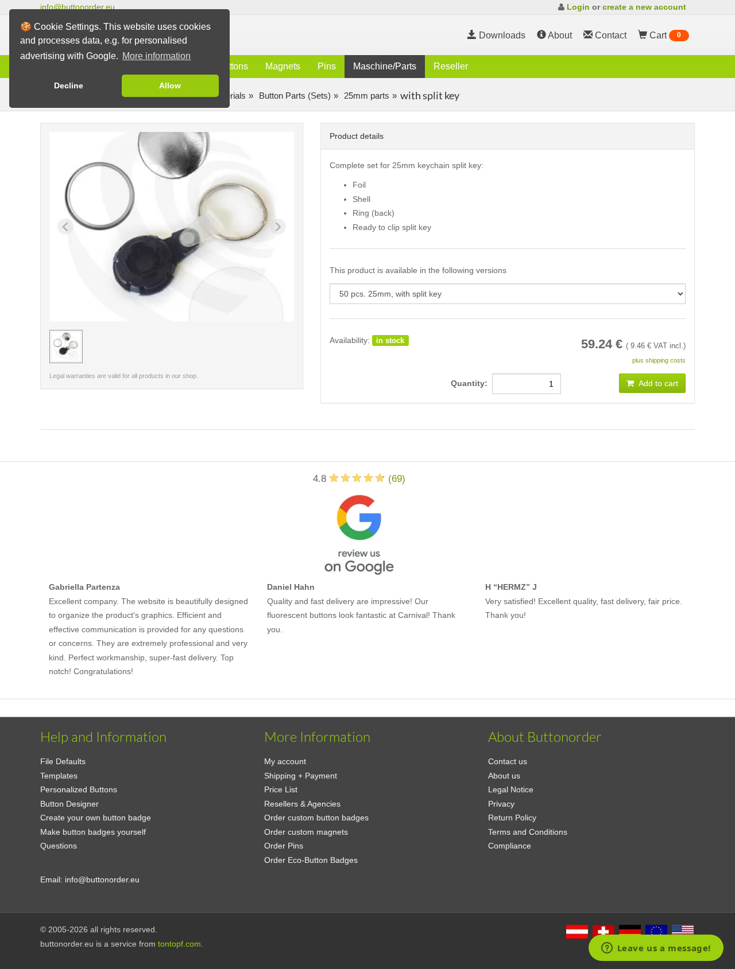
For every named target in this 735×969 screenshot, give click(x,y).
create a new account (644, 6)
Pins (327, 66)
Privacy (501, 803)
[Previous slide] (65, 227)
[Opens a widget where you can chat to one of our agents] (656, 949)
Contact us (507, 761)
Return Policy (512, 817)
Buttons (232, 66)
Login (578, 6)
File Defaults (63, 761)
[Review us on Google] (359, 532)
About (559, 35)
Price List (280, 789)
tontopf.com (179, 943)
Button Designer (69, 803)
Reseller (451, 66)
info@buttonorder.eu (77, 6)
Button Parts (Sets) (294, 95)
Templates (59, 775)
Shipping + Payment (300, 775)
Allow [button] (170, 85)
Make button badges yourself (93, 831)
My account (285, 761)
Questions (58, 845)
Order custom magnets (306, 831)
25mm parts (365, 95)
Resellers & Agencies (302, 803)
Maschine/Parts (384, 66)
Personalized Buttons (78, 789)
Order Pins (283, 845)
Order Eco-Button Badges (311, 860)
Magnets (282, 66)
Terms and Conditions (527, 831)
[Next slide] (278, 227)
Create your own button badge (95, 817)
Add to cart (657, 383)
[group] (66, 346)
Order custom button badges (316, 817)
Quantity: (471, 383)
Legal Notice (510, 789)
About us (504, 775)
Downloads (501, 35)
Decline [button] (68, 85)
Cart (664, 35)
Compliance (509, 845)
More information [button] (156, 56)
